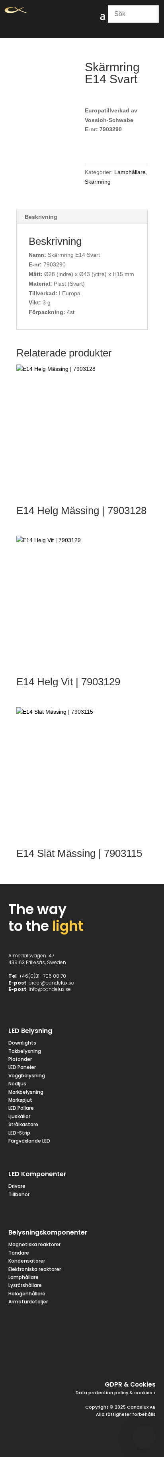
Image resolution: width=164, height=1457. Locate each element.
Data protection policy (102, 1392)
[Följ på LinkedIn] (129, 1358)
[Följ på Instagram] (109, 1358)
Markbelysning (25, 1092)
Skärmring (98, 181)
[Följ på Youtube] (148, 1358)
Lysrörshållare (25, 1285)
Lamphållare (130, 172)
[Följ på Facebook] (71, 1358)
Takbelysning (25, 1051)
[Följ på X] (90, 1358)
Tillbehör (18, 1194)
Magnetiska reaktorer (34, 1244)
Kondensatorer (26, 1260)
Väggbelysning (26, 1075)
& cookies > (142, 1392)
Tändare (18, 1252)
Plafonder (20, 1059)
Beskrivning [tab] (41, 217)
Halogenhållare (26, 1293)
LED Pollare (21, 1108)
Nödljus (17, 1083)
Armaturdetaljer (28, 1301)
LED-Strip (19, 1132)
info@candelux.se (50, 989)
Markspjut (20, 1100)
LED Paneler (22, 1067)
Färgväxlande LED (29, 1140)
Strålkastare (23, 1124)
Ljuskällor (19, 1116)
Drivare (16, 1186)
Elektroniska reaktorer (34, 1269)
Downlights (22, 1042)
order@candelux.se (51, 982)
